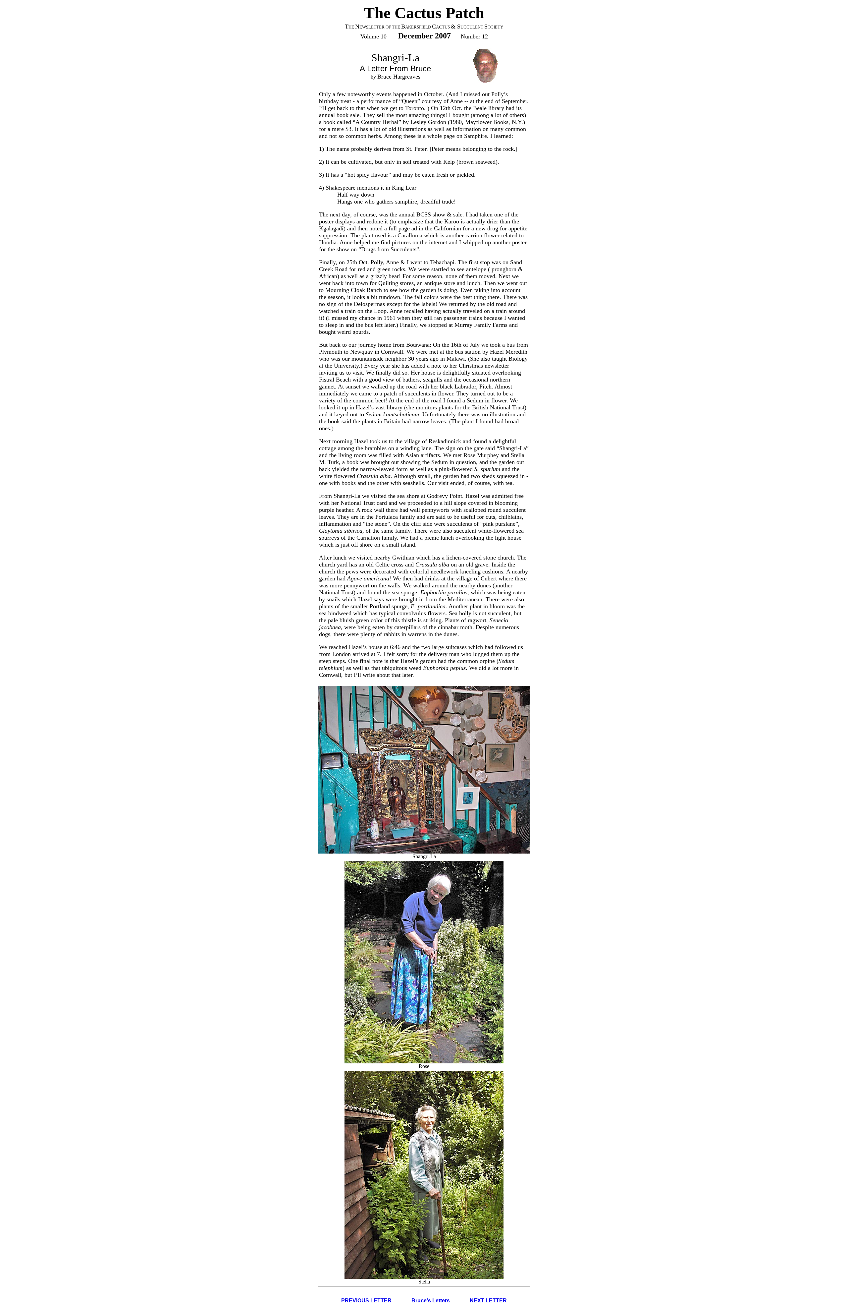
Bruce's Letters (430, 1300)
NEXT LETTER (488, 1300)
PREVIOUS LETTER (366, 1300)
